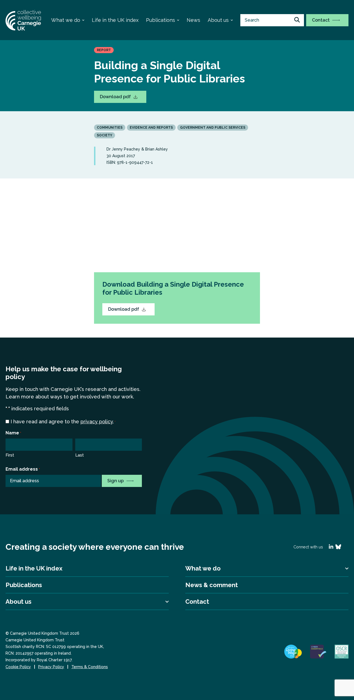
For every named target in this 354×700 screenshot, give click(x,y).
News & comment (211, 584)
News (193, 20)
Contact (321, 20)
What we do (65, 20)
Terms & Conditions (89, 667)
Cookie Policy (18, 667)
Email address (23, 469)
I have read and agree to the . (63, 421)
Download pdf (116, 96)
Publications (160, 20)
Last (79, 455)
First (10, 455)
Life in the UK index (115, 20)
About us (218, 20)
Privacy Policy (51, 667)
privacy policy (96, 421)
